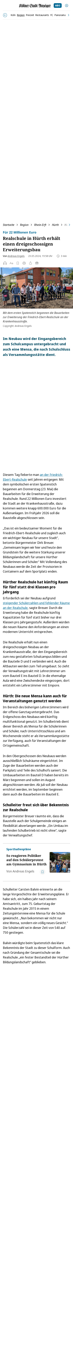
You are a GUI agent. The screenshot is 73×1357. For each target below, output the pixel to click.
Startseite (8, 225)
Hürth (55, 225)
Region (24, 225)
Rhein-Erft (40, 225)
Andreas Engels (16, 256)
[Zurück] (5, 15)
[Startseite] (35, 5)
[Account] (66, 5)
